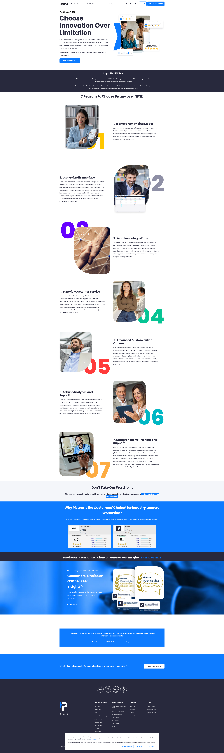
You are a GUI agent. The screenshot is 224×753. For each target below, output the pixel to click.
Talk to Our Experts (156, 3)
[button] (3, 749)
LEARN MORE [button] (71, 604)
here (155, 520)
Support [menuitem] (132, 716)
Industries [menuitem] (83, 4)
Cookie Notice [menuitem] (151, 713)
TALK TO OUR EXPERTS (69, 60)
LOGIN (143, 3)
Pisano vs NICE (151, 557)
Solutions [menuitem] (74, 4)
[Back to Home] (63, 4)
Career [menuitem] (132, 713)
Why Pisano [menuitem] (93, 4)
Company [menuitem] (133, 702)
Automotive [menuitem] (98, 719)
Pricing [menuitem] (111, 4)
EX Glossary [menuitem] (116, 727)
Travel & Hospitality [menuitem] (100, 716)
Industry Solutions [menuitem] (100, 702)
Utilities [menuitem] (96, 728)
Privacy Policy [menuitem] (151, 709)
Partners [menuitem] (132, 709)
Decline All (151, 746)
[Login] (127, 3)
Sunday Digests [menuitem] (117, 714)
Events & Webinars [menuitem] (118, 711)
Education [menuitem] (97, 732)
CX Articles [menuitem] (115, 717)
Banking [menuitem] (97, 706)
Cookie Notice (93, 739)
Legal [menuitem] (149, 702)
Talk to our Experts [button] (154, 666)
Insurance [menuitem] (97, 709)
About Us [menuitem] (132, 706)
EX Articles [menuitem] (115, 720)
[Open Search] (131, 3)
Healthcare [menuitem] (98, 725)
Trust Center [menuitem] (151, 706)
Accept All (139, 746)
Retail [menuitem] (96, 713)
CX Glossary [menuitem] (116, 724)
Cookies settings (127, 746)
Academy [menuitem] (103, 4)
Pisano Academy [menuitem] (117, 702)
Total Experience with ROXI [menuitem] (119, 707)
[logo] (63, 706)
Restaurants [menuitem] (98, 722)
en (135, 3)
